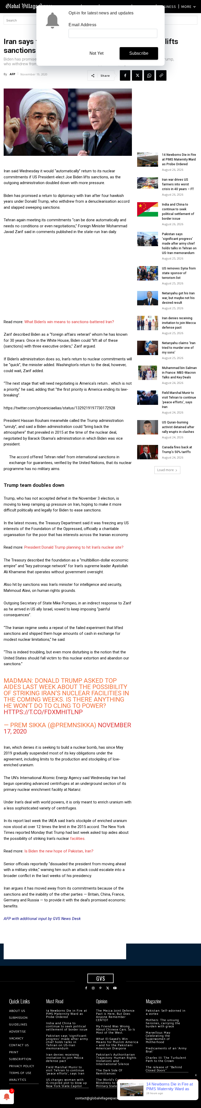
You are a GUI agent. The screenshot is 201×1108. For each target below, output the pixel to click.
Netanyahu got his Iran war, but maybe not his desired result (178, 298)
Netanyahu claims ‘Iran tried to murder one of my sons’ (179, 347)
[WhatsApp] (149, 75)
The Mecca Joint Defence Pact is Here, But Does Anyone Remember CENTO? (115, 1015)
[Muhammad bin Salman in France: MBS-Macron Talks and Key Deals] (147, 373)
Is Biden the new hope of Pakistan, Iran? (58, 851)
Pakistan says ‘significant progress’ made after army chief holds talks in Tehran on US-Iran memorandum (179, 243)
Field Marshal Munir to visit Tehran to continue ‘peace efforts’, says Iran (65, 1070)
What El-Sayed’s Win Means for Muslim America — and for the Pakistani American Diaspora (117, 1044)
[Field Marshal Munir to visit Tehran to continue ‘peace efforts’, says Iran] (147, 397)
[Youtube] (115, 988)
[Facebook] (125, 75)
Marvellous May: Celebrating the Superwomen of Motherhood (158, 1037)
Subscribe (139, 53)
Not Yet (96, 53)
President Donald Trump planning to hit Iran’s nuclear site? (74, 547)
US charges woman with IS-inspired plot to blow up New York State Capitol (66, 1083)
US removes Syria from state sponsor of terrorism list (179, 273)
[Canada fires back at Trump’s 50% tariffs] (147, 452)
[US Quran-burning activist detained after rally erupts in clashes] (147, 427)
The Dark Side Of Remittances (109, 1072)
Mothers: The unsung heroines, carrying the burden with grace (163, 1023)
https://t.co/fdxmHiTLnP (43, 712)
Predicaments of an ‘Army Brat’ (166, 1050)
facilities (77, 838)
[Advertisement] (68, 278)
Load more (165, 470)
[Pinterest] (100, 988)
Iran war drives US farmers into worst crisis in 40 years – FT (178, 184)
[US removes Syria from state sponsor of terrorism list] (147, 273)
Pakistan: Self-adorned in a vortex (166, 1012)
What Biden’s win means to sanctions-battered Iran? (69, 321)
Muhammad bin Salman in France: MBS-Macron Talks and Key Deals (179, 372)
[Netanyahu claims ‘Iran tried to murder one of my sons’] (147, 348)
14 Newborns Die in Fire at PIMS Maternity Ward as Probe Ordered (179, 159)
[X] (137, 75)
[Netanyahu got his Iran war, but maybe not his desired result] (147, 298)
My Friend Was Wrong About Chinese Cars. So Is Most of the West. (115, 1029)
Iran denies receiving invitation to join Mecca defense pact (179, 322)
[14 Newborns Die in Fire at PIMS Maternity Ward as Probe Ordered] (147, 159)
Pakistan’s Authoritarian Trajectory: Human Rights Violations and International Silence (116, 1059)
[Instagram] (93, 988)
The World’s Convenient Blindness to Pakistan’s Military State (114, 1083)
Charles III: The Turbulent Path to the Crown (166, 1059)
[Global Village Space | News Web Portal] (29, 6)
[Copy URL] (161, 75)
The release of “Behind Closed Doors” (164, 1069)
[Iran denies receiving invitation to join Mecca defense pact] (147, 323)
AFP (12, 74)
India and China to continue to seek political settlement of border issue (67, 1026)
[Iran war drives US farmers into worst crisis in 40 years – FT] (147, 183)
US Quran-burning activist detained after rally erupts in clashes (178, 427)
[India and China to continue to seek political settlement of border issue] (147, 209)
